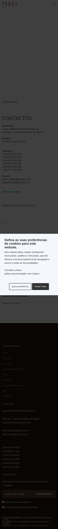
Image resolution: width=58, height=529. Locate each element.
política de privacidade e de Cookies (21, 273)
